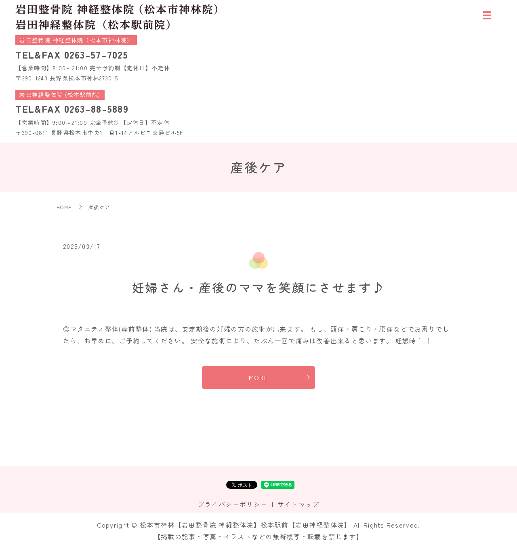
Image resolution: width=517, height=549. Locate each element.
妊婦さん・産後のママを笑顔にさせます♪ (258, 287)
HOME (64, 207)
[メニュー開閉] (487, 15)
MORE (258, 377)
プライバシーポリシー (232, 504)
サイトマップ (298, 504)
